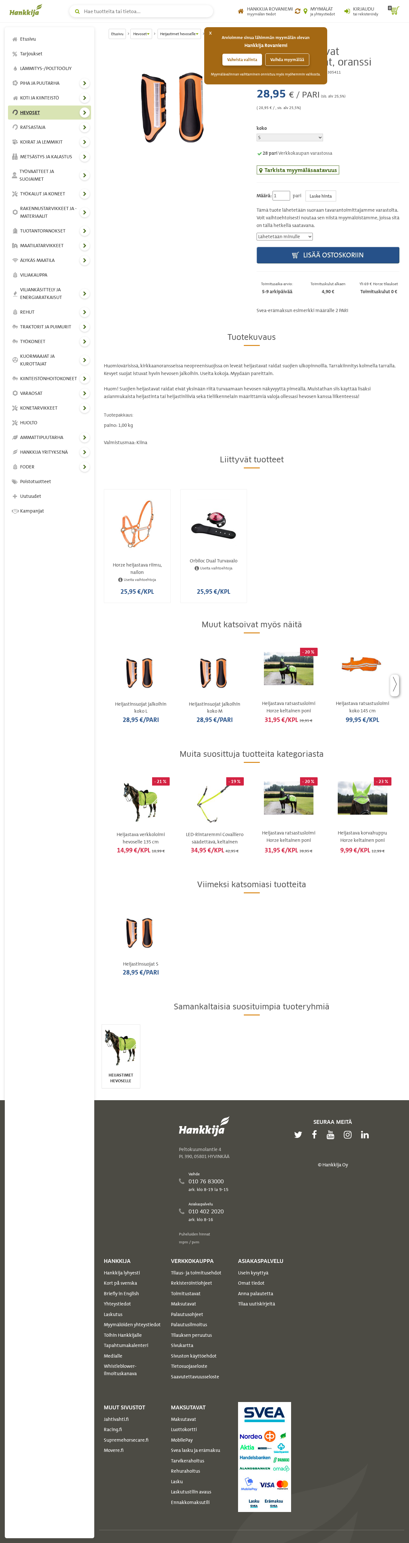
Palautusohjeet (187, 1314)
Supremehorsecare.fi (126, 1440)
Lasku (177, 1481)
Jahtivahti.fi (116, 1419)
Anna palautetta (255, 1293)
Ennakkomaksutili (190, 1502)
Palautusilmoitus (189, 1324)
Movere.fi (114, 1450)
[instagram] (349, 1134)
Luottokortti (184, 1429)
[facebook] (316, 1134)
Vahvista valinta (242, 59)
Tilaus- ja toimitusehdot (196, 1273)
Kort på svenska (120, 1283)
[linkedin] (366, 1134)
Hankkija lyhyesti (122, 1273)
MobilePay (182, 1440)
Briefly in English (121, 1293)
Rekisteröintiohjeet (191, 1283)
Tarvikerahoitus (187, 1461)
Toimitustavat (186, 1293)
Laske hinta (321, 196)
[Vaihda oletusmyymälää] (297, 11)
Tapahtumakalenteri (126, 1345)
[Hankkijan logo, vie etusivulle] (27, 10)
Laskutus (113, 1314)
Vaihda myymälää (287, 59)
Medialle (113, 1356)
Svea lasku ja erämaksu (195, 1450)
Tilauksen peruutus (191, 1335)
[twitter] (299, 1134)
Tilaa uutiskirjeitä (256, 1304)
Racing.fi (113, 1429)
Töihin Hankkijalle (123, 1335)
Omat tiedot (251, 1283)
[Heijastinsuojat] (175, 106)
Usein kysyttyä (253, 1273)
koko (262, 128)
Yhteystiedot (117, 1304)
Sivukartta (182, 1345)
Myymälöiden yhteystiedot (132, 1324)
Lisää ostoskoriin (333, 255)
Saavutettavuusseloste (195, 1377)
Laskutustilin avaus (191, 1492)
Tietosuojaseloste (189, 1366)
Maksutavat (183, 1304)
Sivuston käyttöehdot (194, 1356)
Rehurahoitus (185, 1471)
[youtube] (332, 1134)
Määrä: (264, 195)
